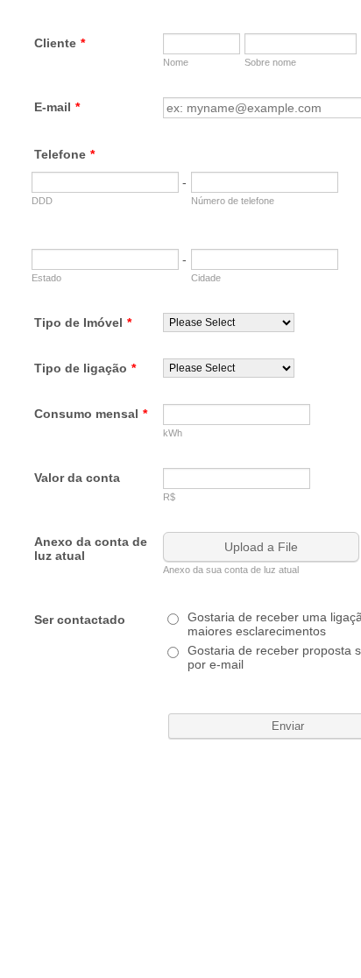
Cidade (206, 278)
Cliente (59, 43)
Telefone (64, 154)
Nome (175, 62)
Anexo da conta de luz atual (90, 549)
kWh (172, 433)
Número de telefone (232, 200)
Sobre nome (270, 62)
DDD (42, 200)
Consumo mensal (90, 414)
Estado (46, 278)
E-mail (57, 107)
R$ (169, 497)
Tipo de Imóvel (82, 322)
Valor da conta (77, 478)
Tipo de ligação (85, 368)
